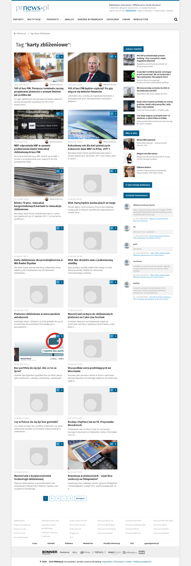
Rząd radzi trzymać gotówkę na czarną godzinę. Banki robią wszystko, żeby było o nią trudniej (155, 104)
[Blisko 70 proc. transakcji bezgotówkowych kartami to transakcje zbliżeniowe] (39, 181)
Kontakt (51, 543)
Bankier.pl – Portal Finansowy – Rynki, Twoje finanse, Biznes (64, 552)
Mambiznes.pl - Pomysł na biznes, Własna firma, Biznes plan (114, 552)
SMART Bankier (19, 521)
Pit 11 (71, 537)
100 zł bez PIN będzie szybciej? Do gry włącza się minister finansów (90, 90)
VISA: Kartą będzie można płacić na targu (91, 202)
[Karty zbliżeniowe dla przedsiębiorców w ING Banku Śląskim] (39, 239)
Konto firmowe (19, 533)
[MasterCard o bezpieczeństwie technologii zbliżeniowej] (39, 454)
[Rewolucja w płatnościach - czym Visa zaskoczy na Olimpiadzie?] (92, 454)
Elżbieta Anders (144, 167)
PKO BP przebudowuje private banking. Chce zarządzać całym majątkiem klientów (151, 58)
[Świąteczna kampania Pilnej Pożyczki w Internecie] (127, 206)
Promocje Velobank (161, 529)
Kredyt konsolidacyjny (22, 525)
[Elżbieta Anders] (129, 171)
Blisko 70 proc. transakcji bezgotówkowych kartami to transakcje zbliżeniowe (38, 206)
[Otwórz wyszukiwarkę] (175, 19)
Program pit (74, 533)
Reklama (69, 543)
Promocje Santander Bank (136, 525)
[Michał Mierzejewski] (129, 144)
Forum (126, 19)
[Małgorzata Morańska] (129, 157)
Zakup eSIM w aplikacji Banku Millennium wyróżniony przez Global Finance (151, 254)
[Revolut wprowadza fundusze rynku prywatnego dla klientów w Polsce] (127, 228)
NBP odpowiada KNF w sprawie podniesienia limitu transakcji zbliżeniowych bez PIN (32, 149)
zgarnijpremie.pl (151, 543)
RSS (132, 543)
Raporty (18, 19)
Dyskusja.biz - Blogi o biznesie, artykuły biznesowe (130, 552)
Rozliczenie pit (75, 529)
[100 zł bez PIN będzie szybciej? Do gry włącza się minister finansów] (92, 67)
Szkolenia (113, 19)
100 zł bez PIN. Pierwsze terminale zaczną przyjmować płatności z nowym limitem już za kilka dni (38, 92)
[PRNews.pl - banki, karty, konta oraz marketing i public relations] (31, 8)
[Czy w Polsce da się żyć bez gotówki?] (39, 400)
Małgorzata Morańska (147, 153)
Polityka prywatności (142, 562)
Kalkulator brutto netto (50, 521)
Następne (80, 498)
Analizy (69, 19)
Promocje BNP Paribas (106, 525)
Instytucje (34, 19)
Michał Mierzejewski (146, 140)
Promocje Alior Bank (133, 521)
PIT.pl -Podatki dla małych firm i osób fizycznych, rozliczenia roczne (75, 552)
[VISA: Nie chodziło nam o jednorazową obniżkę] (92, 239)
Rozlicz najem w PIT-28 (78, 521)
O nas (34, 543)
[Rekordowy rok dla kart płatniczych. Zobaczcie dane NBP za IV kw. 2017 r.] (92, 124)
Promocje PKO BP (132, 529)
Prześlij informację (112, 543)
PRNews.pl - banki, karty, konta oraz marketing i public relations (99, 552)
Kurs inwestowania (21, 537)
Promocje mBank (160, 525)
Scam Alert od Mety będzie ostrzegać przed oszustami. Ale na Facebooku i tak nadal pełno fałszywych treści (154, 74)
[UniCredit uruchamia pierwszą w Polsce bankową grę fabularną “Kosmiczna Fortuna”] (127, 284)
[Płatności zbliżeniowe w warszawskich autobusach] (39, 293)
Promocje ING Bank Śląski (163, 521)
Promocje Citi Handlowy (107, 529)
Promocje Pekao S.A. (105, 521)
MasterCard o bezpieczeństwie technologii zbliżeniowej (32, 477)
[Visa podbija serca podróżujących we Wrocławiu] (92, 347)
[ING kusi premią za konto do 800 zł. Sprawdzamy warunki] (129, 92)
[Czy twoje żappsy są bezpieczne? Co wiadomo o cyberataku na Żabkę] (129, 119)
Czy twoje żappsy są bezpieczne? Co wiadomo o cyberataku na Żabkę (153, 116)
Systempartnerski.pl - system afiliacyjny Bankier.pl (85, 552)
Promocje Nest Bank (161, 533)
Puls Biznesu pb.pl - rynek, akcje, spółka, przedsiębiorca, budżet (142, 552)
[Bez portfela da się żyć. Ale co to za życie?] (39, 347)
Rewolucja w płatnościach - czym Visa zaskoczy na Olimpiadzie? (90, 477)
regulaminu (107, 562)
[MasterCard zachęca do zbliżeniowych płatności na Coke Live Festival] (92, 293)
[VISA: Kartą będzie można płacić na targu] (92, 181)
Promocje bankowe (105, 533)
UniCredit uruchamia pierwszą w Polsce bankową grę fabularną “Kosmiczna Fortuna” (152, 298)
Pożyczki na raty (20, 529)
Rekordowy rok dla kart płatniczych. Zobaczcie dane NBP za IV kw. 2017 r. (89, 147)
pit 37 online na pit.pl (77, 525)
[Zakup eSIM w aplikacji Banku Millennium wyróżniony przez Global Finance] (127, 245)
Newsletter (141, 19)
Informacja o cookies (122, 562)
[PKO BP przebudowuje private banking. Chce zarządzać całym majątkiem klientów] (129, 59)
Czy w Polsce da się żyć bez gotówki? (36, 421)
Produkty (53, 19)
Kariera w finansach (90, 19)
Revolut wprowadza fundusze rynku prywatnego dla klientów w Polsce (151, 237)
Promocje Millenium (133, 533)
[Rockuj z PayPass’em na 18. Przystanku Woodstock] (92, 400)
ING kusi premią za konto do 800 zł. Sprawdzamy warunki (153, 89)
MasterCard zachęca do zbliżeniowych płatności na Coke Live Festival (90, 315)
